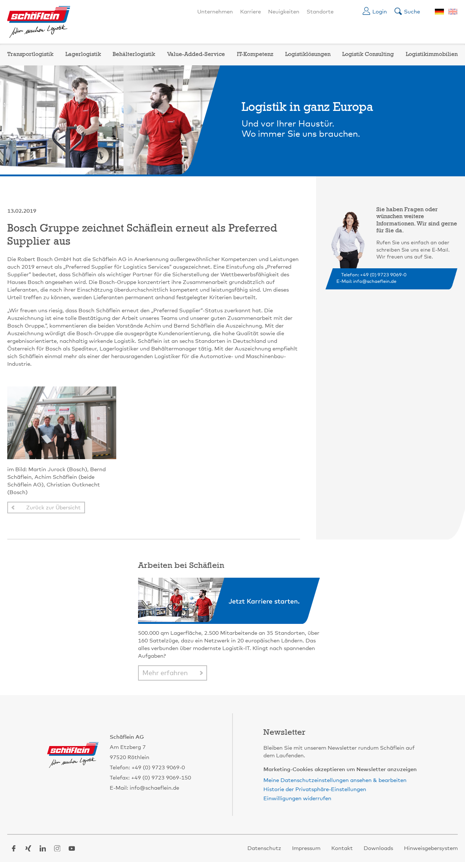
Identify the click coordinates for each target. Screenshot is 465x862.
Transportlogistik (30, 54)
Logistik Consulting (368, 54)
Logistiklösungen (308, 54)
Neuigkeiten (283, 12)
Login (379, 12)
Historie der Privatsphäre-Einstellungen (314, 789)
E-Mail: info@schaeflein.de (366, 281)
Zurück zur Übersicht (53, 507)
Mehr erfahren (165, 673)
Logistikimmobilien (432, 54)
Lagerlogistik (83, 54)
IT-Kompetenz (255, 54)
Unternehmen (215, 12)
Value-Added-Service (196, 54)
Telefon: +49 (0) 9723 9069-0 (374, 275)
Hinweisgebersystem (431, 848)
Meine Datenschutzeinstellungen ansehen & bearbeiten (335, 780)
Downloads (378, 848)
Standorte (320, 12)
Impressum (306, 848)
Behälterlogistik (134, 54)
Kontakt (342, 848)
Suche (412, 12)
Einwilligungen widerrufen (297, 798)
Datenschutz (264, 848)
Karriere (250, 12)
